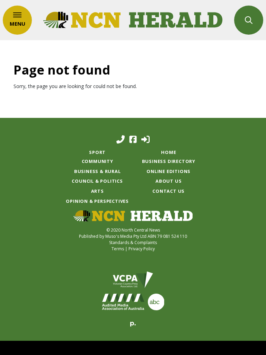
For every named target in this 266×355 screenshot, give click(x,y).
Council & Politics (97, 181)
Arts (97, 191)
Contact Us (168, 191)
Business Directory (168, 161)
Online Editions (168, 171)
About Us (168, 181)
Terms (118, 249)
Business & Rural (97, 171)
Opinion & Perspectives (97, 201)
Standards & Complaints (133, 242)
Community (97, 161)
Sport (97, 152)
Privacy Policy (141, 249)
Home (168, 152)
